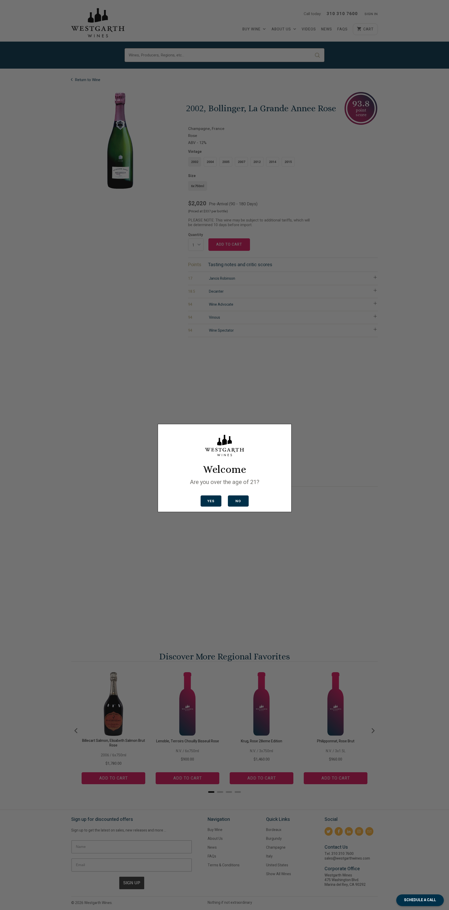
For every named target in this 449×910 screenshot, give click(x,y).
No (238, 501)
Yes (210, 501)
